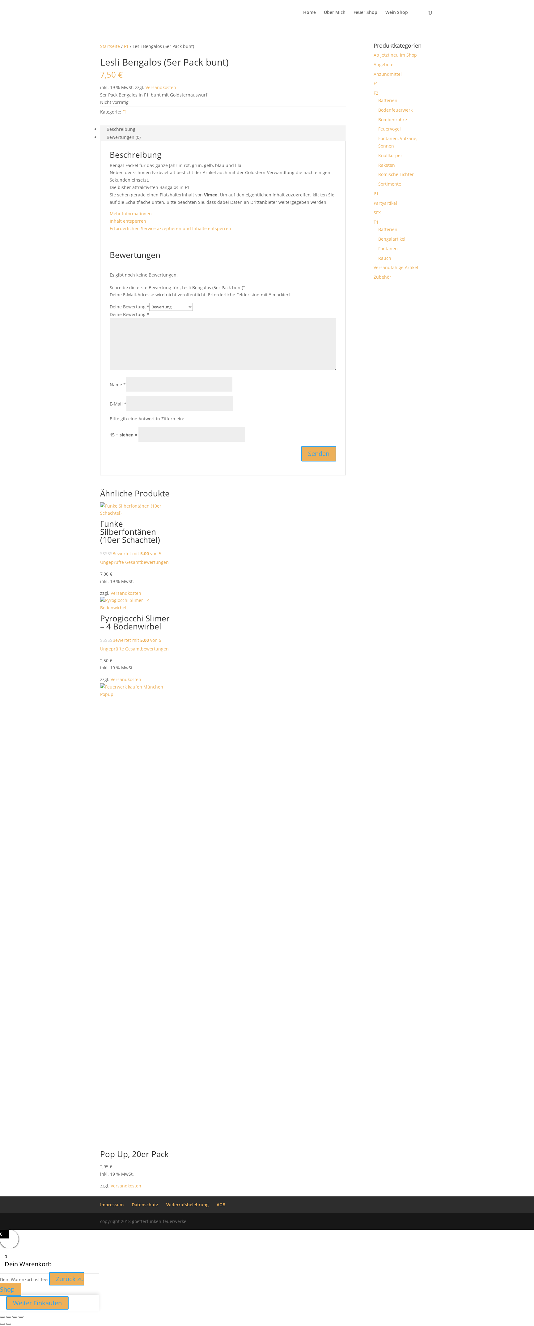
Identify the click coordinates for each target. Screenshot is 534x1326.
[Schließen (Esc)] (21, 1317)
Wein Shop (396, 12)
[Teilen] (14, 1317)
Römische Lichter (396, 174)
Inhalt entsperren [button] (128, 221)
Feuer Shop (365, 12)
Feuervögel (389, 129)
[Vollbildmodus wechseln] (8, 1317)
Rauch (384, 258)
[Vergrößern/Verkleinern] (2, 1317)
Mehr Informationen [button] (131, 214)
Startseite (110, 46)
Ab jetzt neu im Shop (395, 55)
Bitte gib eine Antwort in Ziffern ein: (147, 419)
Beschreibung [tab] (121, 129)
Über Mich (334, 12)
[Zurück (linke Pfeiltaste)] (2, 1324)
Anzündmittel (388, 74)
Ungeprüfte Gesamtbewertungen (134, 562)
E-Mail (118, 404)
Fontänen (388, 248)
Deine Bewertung (129, 307)
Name (118, 385)
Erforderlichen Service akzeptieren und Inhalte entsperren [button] (170, 228)
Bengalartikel (391, 239)
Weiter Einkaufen (37, 1303)
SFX (377, 213)
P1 (376, 193)
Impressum (112, 1205)
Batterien (387, 100)
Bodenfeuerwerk (395, 110)
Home (309, 12)
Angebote (383, 64)
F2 (376, 93)
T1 (376, 222)
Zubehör (382, 277)
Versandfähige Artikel (396, 267)
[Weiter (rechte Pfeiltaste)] (8, 1324)
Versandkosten (161, 87)
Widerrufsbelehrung (187, 1205)
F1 (126, 46)
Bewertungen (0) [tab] (124, 137)
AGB (221, 1205)
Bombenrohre (392, 119)
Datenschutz (145, 1205)
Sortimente (389, 184)
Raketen (386, 165)
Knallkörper (390, 155)
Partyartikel (385, 203)
